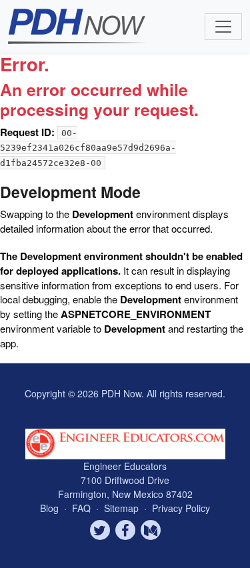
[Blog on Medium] (151, 530)
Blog (49, 508)
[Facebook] (125, 530)
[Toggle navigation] (223, 26)
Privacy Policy (181, 508)
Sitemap (122, 508)
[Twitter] (100, 530)
